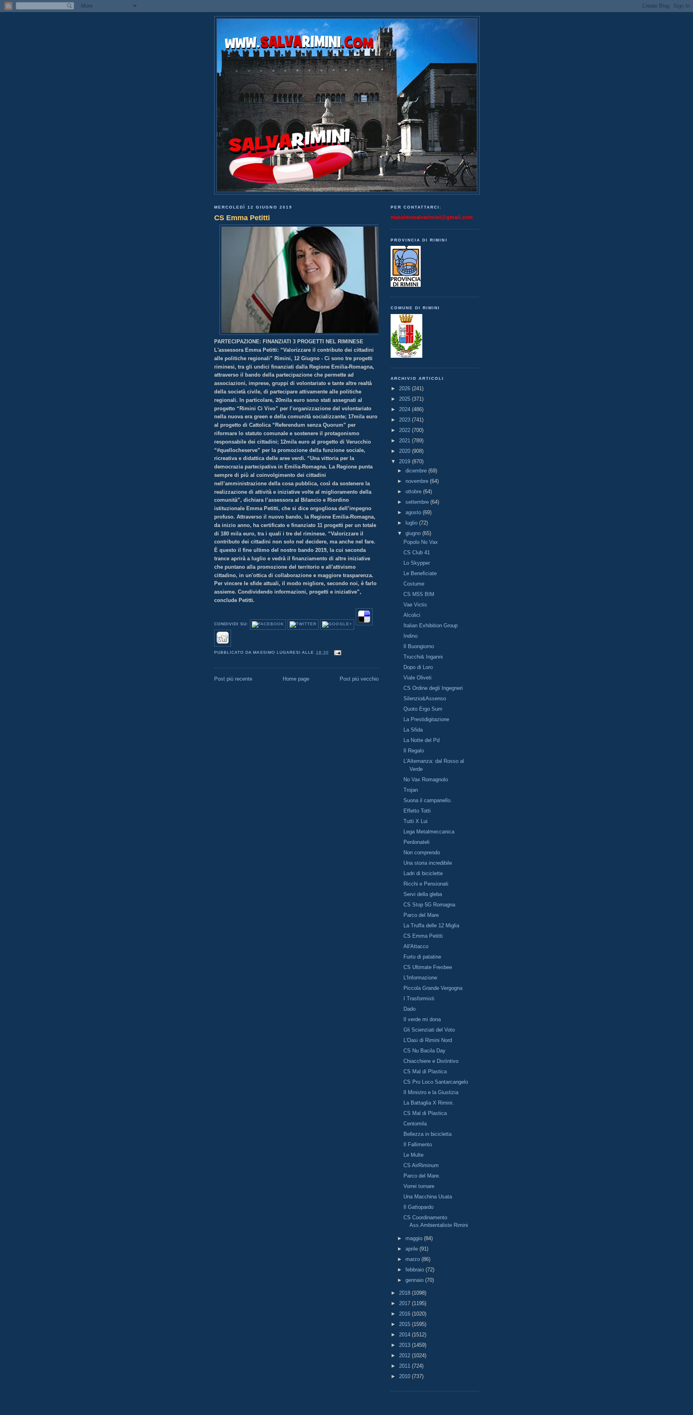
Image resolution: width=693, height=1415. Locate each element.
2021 (405, 441)
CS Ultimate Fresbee (427, 967)
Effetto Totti (417, 811)
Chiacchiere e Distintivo (430, 1061)
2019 (405, 461)
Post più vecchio (359, 679)
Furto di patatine (422, 957)
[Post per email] (336, 652)
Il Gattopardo (418, 1207)
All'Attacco (415, 946)
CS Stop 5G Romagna (429, 905)
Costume (413, 584)
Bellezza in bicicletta (427, 1134)
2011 (405, 1366)
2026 (405, 388)
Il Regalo (413, 751)
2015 (405, 1324)
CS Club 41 (416, 552)
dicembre (416, 471)
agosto (414, 512)
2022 (405, 430)
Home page (296, 679)
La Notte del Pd (421, 740)
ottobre (414, 492)
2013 (405, 1345)
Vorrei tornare (418, 1186)
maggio (414, 1238)
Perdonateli (416, 842)
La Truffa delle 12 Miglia (431, 925)
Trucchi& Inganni (423, 657)
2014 (405, 1335)
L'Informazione (420, 978)
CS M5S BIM (418, 594)
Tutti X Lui (415, 821)
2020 (405, 451)
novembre (417, 481)
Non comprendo (421, 852)
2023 (405, 420)
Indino (410, 636)
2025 (405, 399)
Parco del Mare (421, 915)
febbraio (415, 1270)
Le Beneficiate (420, 573)
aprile (412, 1249)
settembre (417, 502)
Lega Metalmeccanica (428, 832)
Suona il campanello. (427, 800)
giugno (413, 533)
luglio (412, 523)
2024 (405, 409)
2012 (405, 1355)
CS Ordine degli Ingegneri (433, 688)
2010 (405, 1376)
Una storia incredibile (427, 863)
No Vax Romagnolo (425, 779)
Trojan (410, 790)
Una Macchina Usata (427, 1197)
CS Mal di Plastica (425, 1071)
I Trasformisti (418, 998)
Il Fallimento (417, 1144)
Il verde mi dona (422, 1019)
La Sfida (413, 730)
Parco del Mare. (421, 1176)
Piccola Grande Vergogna (432, 988)
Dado (409, 1009)
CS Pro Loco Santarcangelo (435, 1082)
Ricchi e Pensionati (425, 884)
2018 (405, 1293)
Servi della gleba (422, 894)
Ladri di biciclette (423, 873)
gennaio (415, 1280)
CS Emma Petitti (242, 218)
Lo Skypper (416, 563)
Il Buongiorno (418, 646)
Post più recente (233, 679)
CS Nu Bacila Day (424, 1051)
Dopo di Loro (418, 667)
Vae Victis (415, 605)
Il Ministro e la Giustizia (430, 1092)
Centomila (415, 1124)
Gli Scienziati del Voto (429, 1030)
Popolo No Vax (420, 542)
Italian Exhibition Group (430, 625)
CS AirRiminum (421, 1165)
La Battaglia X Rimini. (428, 1103)
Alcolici (411, 615)
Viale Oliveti (417, 678)
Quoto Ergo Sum (422, 709)
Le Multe (413, 1155)
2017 (405, 1303)
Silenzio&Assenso (424, 698)
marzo (413, 1259)
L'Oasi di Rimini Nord (427, 1040)
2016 (405, 1314)
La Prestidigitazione (426, 719)
